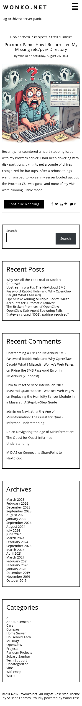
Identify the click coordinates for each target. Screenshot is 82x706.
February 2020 (17, 565)
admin (11, 411)
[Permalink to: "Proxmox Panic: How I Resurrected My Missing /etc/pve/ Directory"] (41, 102)
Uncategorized (17, 664)
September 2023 (18, 546)
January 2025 (16, 519)
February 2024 (17, 542)
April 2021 (13, 553)
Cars (9, 625)
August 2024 (15, 526)
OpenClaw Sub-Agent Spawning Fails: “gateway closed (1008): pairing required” (37, 312)
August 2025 (15, 515)
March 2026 (15, 499)
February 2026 (17, 503)
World (10, 675)
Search (11, 231)
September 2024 (18, 522)
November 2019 (18, 576)
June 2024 (13, 534)
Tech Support (61, 37)
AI (7, 618)
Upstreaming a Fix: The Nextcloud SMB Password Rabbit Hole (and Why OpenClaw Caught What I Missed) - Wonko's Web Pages (40, 359)
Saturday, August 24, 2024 (50, 56)
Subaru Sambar (18, 656)
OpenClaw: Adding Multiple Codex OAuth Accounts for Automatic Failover (37, 301)
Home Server (20, 37)
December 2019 (18, 572)
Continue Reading (23, 204)
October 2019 (16, 580)
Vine (9, 668)
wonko (23, 56)
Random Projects (19, 652)
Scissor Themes (19, 698)
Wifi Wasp (13, 672)
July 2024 (13, 530)
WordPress (71, 698)
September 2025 (18, 511)
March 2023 (15, 550)
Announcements (18, 622)
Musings (12, 641)
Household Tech (18, 637)
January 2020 (16, 569)
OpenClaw (14, 644)
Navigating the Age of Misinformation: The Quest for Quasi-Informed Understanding (35, 417)
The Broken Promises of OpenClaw (32, 306)
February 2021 (17, 561)
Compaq (12, 629)
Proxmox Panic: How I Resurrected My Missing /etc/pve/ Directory (41, 47)
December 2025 (18, 507)
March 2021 (15, 557)
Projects (40, 37)
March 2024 (15, 538)
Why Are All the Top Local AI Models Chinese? (33, 282)
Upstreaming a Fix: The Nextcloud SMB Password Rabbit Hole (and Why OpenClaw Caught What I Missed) (39, 291)
